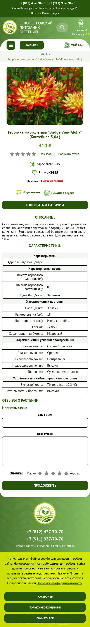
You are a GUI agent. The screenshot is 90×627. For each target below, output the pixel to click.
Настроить (45, 596)
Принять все (45, 618)
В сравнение (31, 192)
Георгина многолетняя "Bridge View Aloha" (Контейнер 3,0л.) (45, 59)
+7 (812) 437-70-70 (32, 3)
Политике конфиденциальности (59, 583)
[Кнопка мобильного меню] (11, 45)
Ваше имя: (45, 414)
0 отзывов (45, 154)
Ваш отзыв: (45, 433)
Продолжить (45, 485)
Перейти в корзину (80, 28)
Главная (43, 54)
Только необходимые (45, 607)
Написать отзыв (69, 154)
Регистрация (50, 13)
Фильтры (32, 45)
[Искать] (62, 27)
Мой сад (77, 45)
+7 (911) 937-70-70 (62, 3)
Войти (35, 13)
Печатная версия (62, 193)
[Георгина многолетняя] (45, 69)
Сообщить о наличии (45, 205)
